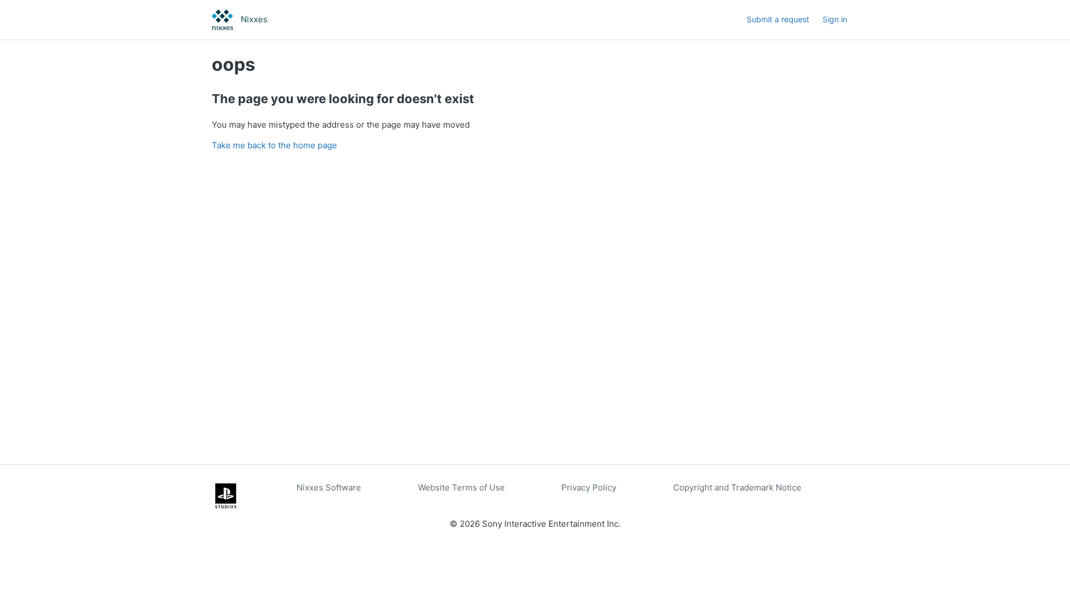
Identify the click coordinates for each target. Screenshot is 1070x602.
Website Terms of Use (461, 487)
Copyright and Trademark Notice (737, 487)
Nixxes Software (328, 487)
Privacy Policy (588, 487)
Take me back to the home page (274, 145)
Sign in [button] (835, 19)
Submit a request (778, 19)
